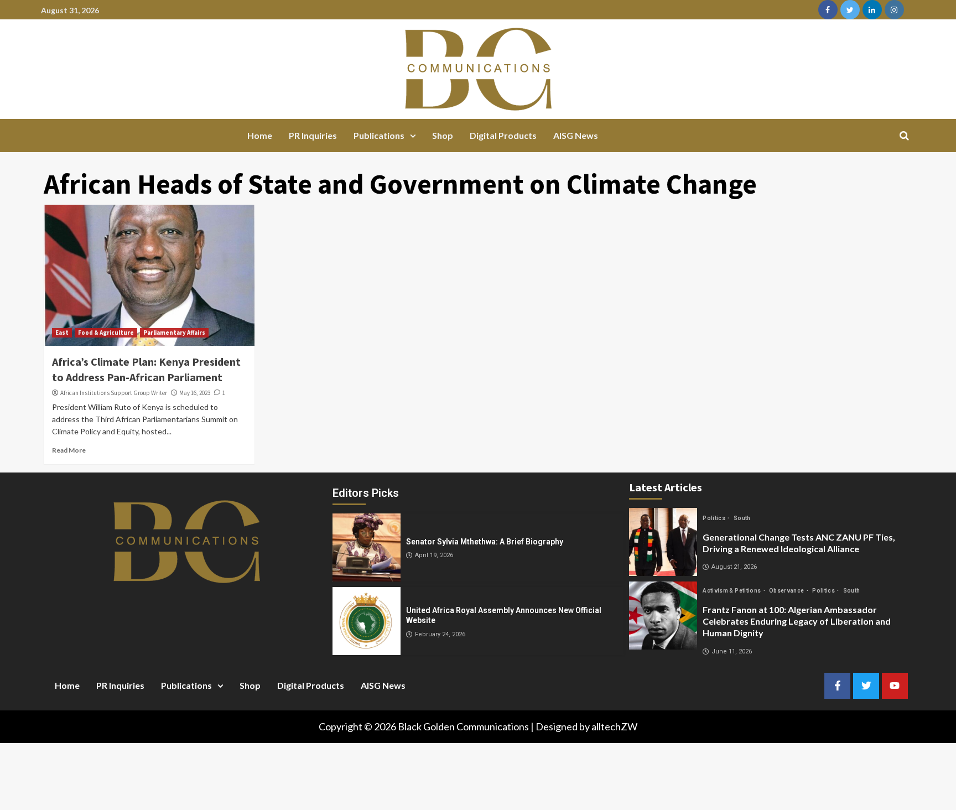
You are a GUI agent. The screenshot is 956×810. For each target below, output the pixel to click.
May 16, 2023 (194, 393)
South (742, 518)
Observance (787, 591)
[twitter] (850, 9)
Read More (69, 450)
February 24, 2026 (440, 634)
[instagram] (894, 9)
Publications (379, 135)
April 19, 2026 (434, 555)
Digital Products (503, 135)
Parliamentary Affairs (174, 332)
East (62, 332)
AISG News (575, 135)
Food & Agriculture (106, 332)
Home (259, 135)
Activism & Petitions (732, 591)
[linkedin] (872, 9)
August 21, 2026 (734, 567)
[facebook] (828, 9)
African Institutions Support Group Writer (113, 393)
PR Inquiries (313, 135)
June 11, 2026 (731, 651)
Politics (714, 518)
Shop (442, 135)
